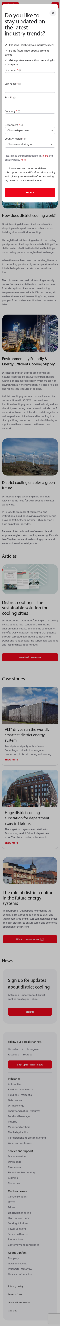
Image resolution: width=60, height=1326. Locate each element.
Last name (11, 83)
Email (8, 97)
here (45, 155)
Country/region (14, 138)
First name (11, 70)
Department (12, 124)
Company (11, 111)
